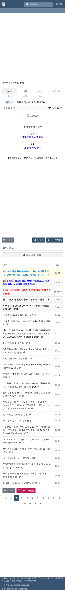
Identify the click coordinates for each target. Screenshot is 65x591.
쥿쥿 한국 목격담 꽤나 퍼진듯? (18, 315)
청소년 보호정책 (46, 578)
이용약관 (15, 578)
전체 (9, 91)
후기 (9, 96)
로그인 (59, 4)
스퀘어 (40, 91)
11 (35, 315)
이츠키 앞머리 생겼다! (13, 343)
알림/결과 (55, 91)
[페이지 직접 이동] (29, 503)
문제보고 (32, 581)
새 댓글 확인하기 (33, 255)
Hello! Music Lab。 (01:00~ (17, 458)
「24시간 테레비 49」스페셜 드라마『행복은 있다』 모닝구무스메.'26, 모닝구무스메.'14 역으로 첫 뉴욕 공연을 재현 (26, 430)
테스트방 (11, 581)
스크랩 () (57, 240)
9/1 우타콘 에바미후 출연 (15, 414)
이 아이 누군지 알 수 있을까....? (18, 483)
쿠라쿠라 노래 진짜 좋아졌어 (17, 420)
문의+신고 (21, 581)
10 (24, 503)
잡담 (25, 91)
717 (47, 274)
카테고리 (13, 83)
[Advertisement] (32, 48)
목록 (10, 240)
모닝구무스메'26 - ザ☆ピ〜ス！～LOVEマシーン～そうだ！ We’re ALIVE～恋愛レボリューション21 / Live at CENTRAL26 (27, 405)
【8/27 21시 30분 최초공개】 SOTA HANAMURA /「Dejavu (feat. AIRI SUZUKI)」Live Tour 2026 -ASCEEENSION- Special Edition (26, 333)
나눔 (40, 96)
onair (55, 96)
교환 (25, 96)
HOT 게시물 (28, 490)
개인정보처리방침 (29, 578)
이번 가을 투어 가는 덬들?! (16, 358)
